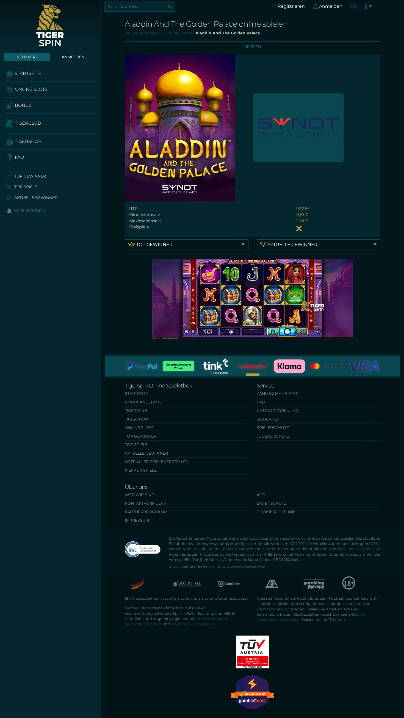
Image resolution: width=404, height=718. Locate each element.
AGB (261, 494)
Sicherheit (268, 419)
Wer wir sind (140, 494)
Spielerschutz (29, 210)
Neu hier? (27, 56)
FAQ (19, 157)
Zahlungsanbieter (277, 393)
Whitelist (364, 549)
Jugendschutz (273, 436)
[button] (236, 374)
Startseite (27, 73)
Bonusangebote (143, 402)
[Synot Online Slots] (298, 127)
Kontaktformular (277, 410)
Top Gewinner (29, 176)
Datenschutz (271, 503)
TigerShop (27, 141)
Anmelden (330, 6)
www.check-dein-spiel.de (193, 624)
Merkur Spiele (141, 470)
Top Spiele (25, 186)
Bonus (23, 105)
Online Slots (31, 89)
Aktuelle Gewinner (35, 197)
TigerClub (27, 123)
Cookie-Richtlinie (276, 511)
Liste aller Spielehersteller (156, 461)
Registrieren (290, 6)
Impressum (137, 520)
